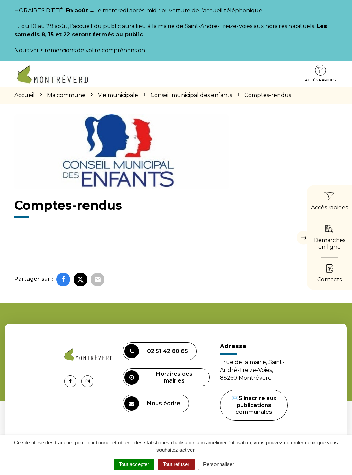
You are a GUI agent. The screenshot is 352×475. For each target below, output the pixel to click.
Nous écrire (163, 403)
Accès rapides (320, 80)
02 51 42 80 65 (167, 351)
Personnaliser (218, 464)
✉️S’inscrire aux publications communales (254, 405)
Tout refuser (176, 464)
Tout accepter (134, 464)
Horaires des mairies (174, 377)
